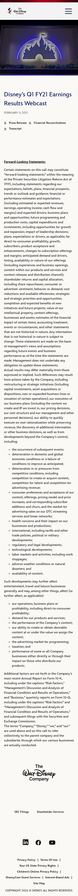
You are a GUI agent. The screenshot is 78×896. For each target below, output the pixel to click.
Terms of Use (49, 860)
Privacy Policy (26, 860)
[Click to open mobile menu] (68, 11)
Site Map (39, 883)
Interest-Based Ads (57, 877)
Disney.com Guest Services (23, 877)
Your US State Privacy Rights (37, 866)
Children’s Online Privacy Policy (37, 872)
